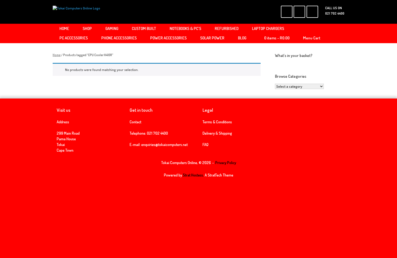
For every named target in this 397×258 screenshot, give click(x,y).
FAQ (205, 144)
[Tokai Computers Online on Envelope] (299, 12)
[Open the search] (336, 33)
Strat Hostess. (193, 175)
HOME (64, 28)
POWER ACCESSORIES (168, 37)
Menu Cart (311, 37)
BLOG (242, 37)
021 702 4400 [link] (157, 133)
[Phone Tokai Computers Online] (312, 12)
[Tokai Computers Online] (76, 11)
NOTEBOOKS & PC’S (185, 28)
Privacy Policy (225, 162)
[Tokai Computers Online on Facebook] (286, 12)
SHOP (87, 28)
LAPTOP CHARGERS (268, 28)
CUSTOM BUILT (144, 28)
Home (56, 55)
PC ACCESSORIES (73, 37)
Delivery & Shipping (217, 133)
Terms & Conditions (217, 122)
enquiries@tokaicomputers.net (164, 144)
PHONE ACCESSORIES (119, 37)
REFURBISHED (226, 28)
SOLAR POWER (212, 37)
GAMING (111, 28)
